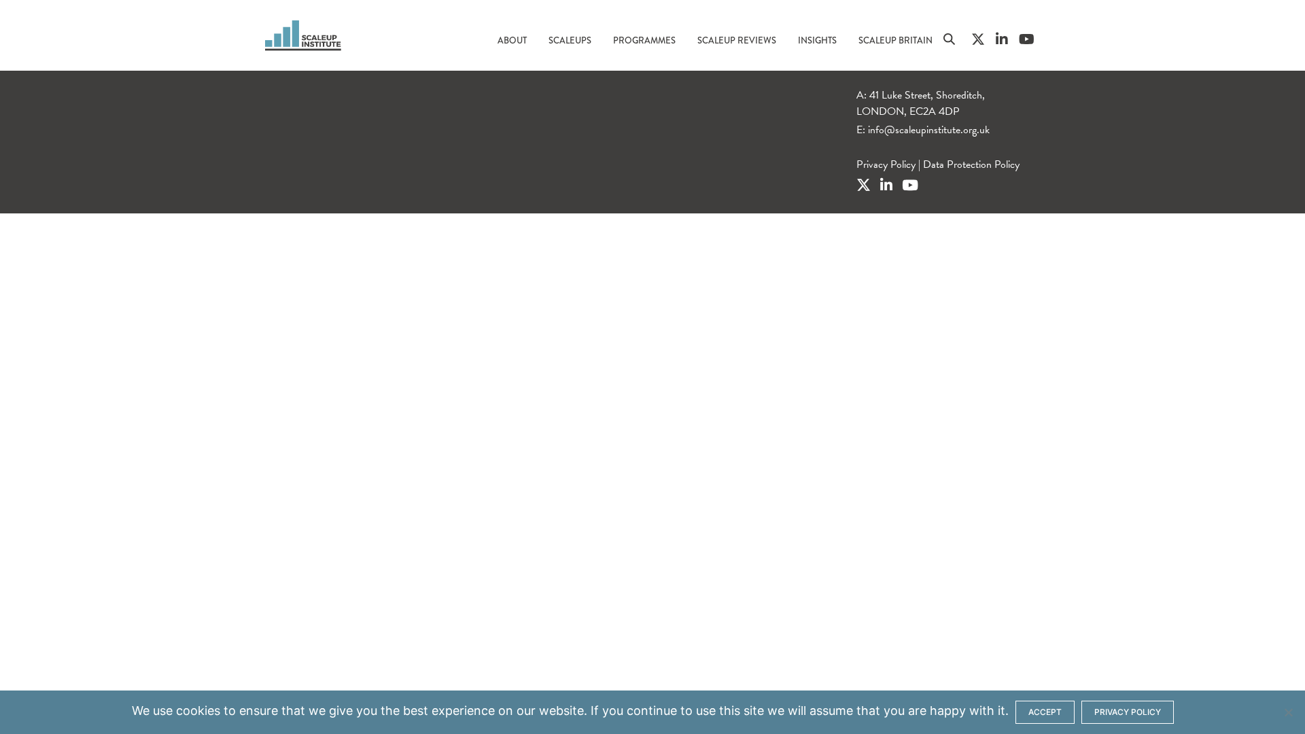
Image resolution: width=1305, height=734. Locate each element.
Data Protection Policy (971, 164)
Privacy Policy (886, 164)
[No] (1288, 712)
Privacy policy (1127, 712)
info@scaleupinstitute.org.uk (929, 130)
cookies (198, 710)
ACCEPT (1045, 712)
